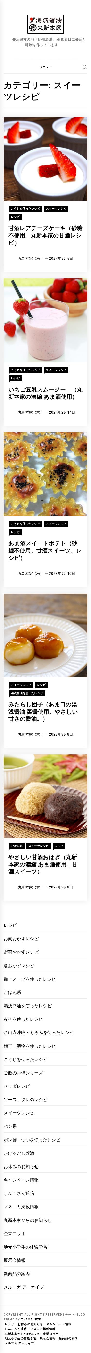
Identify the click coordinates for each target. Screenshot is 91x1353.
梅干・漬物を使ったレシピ (30, 1046)
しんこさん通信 (19, 1193)
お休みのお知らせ (21, 1166)
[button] (45, 67)
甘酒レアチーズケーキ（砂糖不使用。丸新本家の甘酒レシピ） (45, 235)
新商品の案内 (17, 1273)
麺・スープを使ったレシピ (30, 979)
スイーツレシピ (56, 208)
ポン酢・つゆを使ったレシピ (32, 1139)
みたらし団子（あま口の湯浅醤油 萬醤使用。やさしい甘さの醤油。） (43, 711)
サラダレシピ (17, 1086)
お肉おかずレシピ (21, 938)
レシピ (15, 217)
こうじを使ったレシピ (25, 208)
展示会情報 (14, 1260)
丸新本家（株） (31, 258)
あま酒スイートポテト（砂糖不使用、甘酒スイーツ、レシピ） (45, 550)
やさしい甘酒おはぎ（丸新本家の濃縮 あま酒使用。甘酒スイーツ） (43, 864)
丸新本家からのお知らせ (28, 1220)
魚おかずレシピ (19, 965)
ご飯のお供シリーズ (23, 1072)
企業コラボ (14, 1233)
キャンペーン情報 (21, 1179)
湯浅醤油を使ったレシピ (27, 693)
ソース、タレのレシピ (25, 1099)
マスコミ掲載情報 (21, 1206)
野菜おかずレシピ (21, 952)
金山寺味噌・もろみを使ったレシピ (39, 1032)
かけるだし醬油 (19, 1153)
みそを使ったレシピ (23, 1019)
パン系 (10, 1126)
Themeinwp (31, 1319)
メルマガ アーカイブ (24, 1287)
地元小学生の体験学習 (25, 1247)
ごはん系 (17, 846)
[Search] (85, 67)
